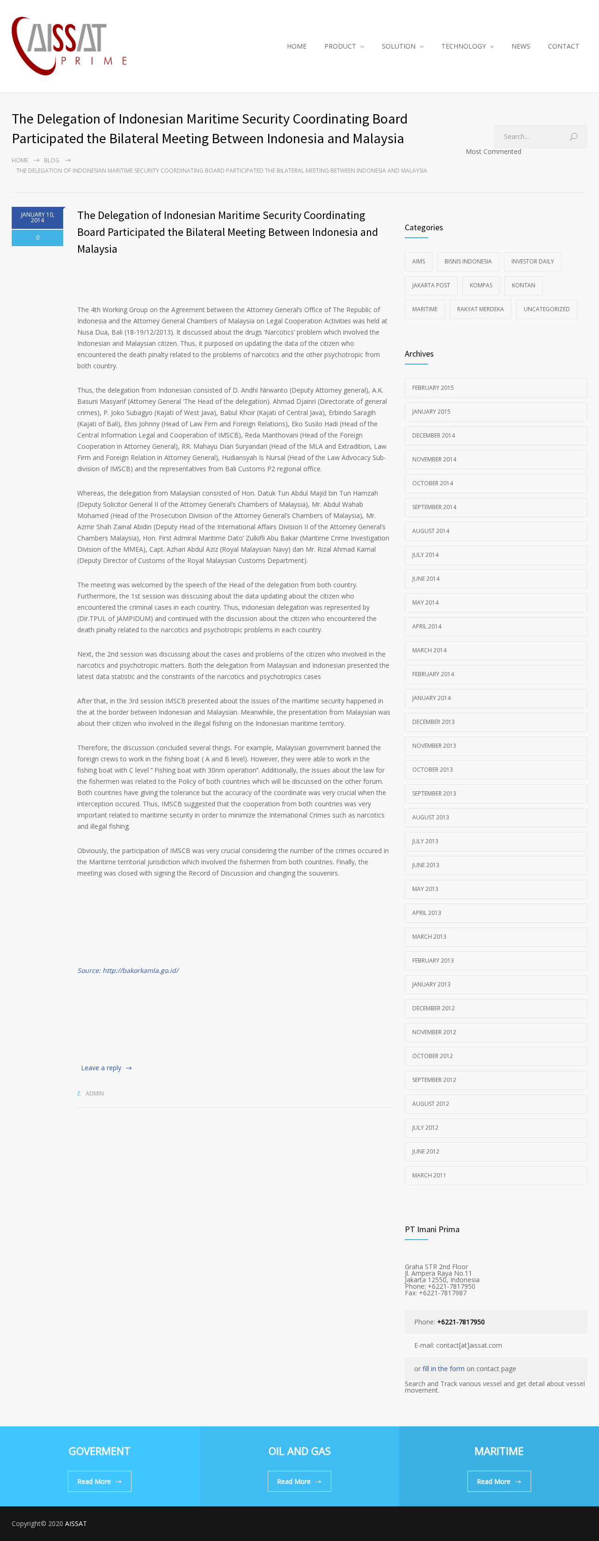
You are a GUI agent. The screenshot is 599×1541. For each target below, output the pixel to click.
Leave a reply (101, 1067)
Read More (94, 1481)
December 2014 (433, 435)
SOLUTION (399, 46)
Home (20, 160)
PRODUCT (340, 46)
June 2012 (425, 1151)
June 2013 (425, 865)
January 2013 (431, 984)
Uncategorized (547, 309)
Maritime (425, 309)
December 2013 (433, 722)
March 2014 (429, 650)
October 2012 (432, 1056)
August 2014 (430, 531)
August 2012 (430, 1104)
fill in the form (444, 1368)
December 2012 (433, 1008)
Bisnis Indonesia (468, 261)
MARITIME (499, 1451)
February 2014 (433, 674)
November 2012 (434, 1032)
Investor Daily (532, 261)
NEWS (520, 46)
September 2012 (434, 1080)
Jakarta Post (431, 285)
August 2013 (430, 817)
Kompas (481, 285)
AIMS (418, 261)
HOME (297, 46)
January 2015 (431, 412)
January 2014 (431, 698)
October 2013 (432, 770)
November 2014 (434, 459)
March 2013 (429, 937)
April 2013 (426, 913)
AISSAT (76, 1523)
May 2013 (425, 889)
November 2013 (434, 746)
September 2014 (434, 507)
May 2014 (425, 602)
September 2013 (434, 793)
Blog (51, 160)
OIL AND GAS (300, 1451)
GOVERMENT (100, 1451)
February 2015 (433, 388)
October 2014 (432, 483)
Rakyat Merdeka (480, 309)
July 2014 (425, 555)
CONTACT (563, 46)
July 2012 (425, 1128)
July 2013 (425, 841)
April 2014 (426, 626)
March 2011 (429, 1175)
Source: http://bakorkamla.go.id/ (127, 970)
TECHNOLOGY (463, 46)
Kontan (523, 285)
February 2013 (433, 960)
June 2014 (425, 579)
